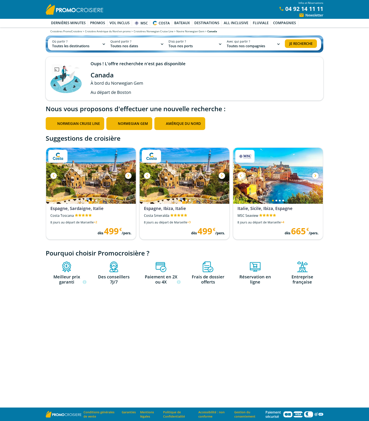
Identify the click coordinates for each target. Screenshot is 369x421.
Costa (164, 23)
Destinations (206, 23)
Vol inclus (120, 23)
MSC (144, 23)
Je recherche (301, 43)
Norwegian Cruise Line (78, 123)
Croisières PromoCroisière (66, 31)
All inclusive (236, 23)
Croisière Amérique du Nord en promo (108, 31)
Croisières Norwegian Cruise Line (153, 31)
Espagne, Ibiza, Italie (165, 208)
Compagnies (284, 23)
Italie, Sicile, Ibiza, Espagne (265, 208)
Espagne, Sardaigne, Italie (77, 208)
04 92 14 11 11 (304, 9)
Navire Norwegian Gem (190, 31)
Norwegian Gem (133, 123)
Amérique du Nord (183, 123)
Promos (97, 23)
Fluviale (261, 23)
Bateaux (182, 23)
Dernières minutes (68, 23)
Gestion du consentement (244, 414)
